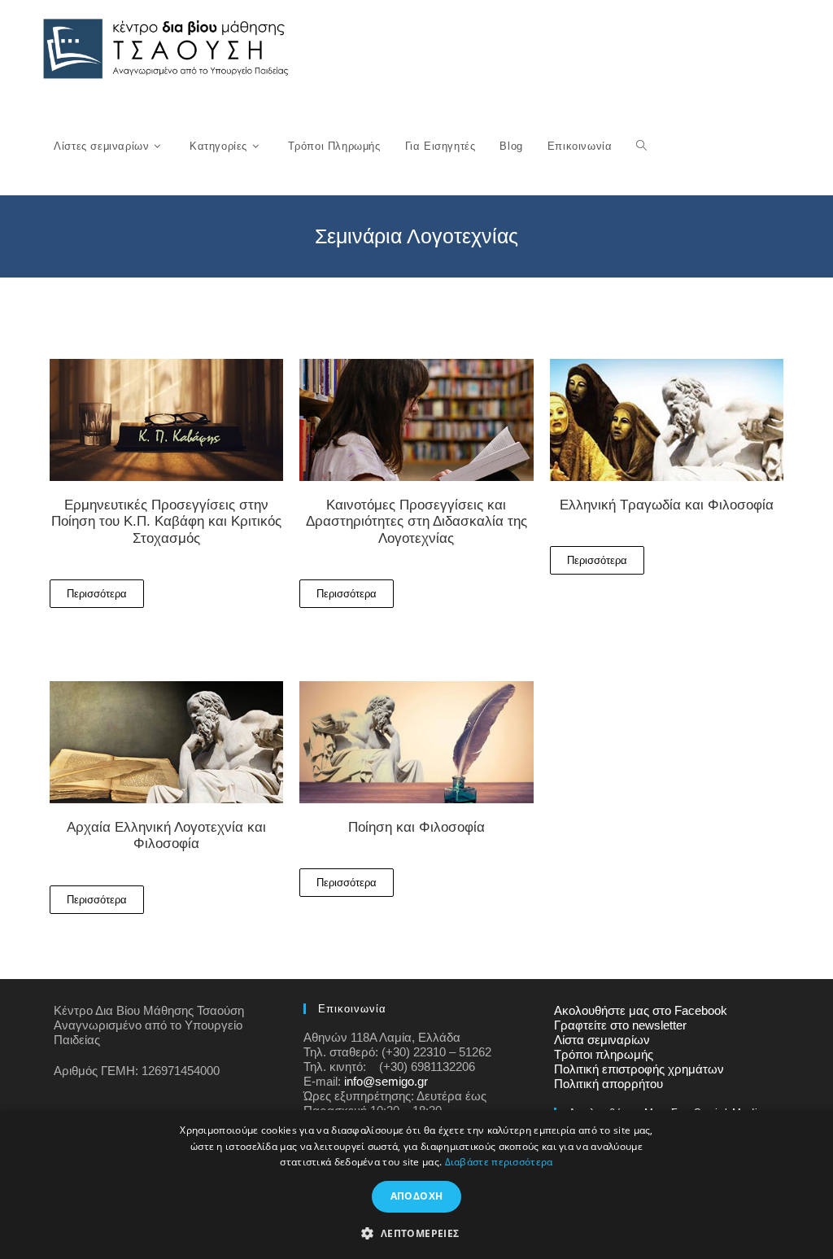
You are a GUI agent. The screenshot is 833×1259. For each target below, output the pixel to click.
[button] (416, 1232)
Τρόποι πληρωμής (603, 1054)
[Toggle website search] (641, 146)
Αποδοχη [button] (416, 1196)
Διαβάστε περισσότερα (499, 1162)
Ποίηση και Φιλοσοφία (416, 827)
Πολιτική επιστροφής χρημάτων (639, 1069)
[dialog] (416, 1184)
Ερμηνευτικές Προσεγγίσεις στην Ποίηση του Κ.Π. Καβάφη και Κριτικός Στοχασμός (166, 521)
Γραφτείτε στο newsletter (620, 1025)
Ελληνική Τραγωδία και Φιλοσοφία (667, 505)
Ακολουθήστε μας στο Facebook (640, 1010)
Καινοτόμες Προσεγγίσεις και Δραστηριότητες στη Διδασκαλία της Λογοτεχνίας (416, 521)
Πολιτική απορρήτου (608, 1084)
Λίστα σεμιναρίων (602, 1040)
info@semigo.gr (386, 1081)
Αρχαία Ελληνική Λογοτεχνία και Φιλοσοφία (166, 835)
